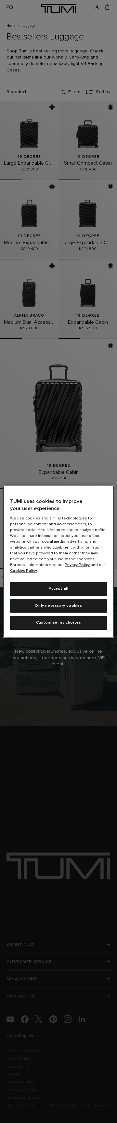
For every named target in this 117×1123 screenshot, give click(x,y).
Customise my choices (58, 623)
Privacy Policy (77, 565)
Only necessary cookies (58, 606)
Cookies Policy (23, 571)
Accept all (59, 589)
